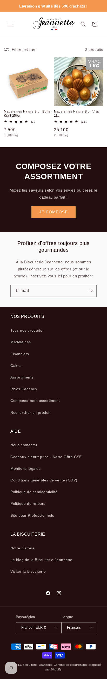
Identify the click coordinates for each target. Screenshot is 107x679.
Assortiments (22, 377)
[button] (10, 24)
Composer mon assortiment (35, 400)
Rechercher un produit (30, 412)
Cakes (16, 365)
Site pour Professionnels (32, 515)
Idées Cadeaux (23, 389)
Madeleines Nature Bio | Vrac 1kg (77, 113)
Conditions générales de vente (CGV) (43, 480)
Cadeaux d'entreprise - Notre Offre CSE (46, 457)
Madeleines (20, 342)
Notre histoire (22, 548)
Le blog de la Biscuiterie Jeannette (41, 560)
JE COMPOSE (53, 212)
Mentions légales (25, 468)
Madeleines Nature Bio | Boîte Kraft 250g (27, 113)
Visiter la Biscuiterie (28, 571)
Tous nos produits (26, 330)
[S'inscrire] (90, 291)
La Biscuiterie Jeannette (35, 664)
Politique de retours (27, 503)
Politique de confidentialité (34, 492)
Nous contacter (23, 445)
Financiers (19, 354)
